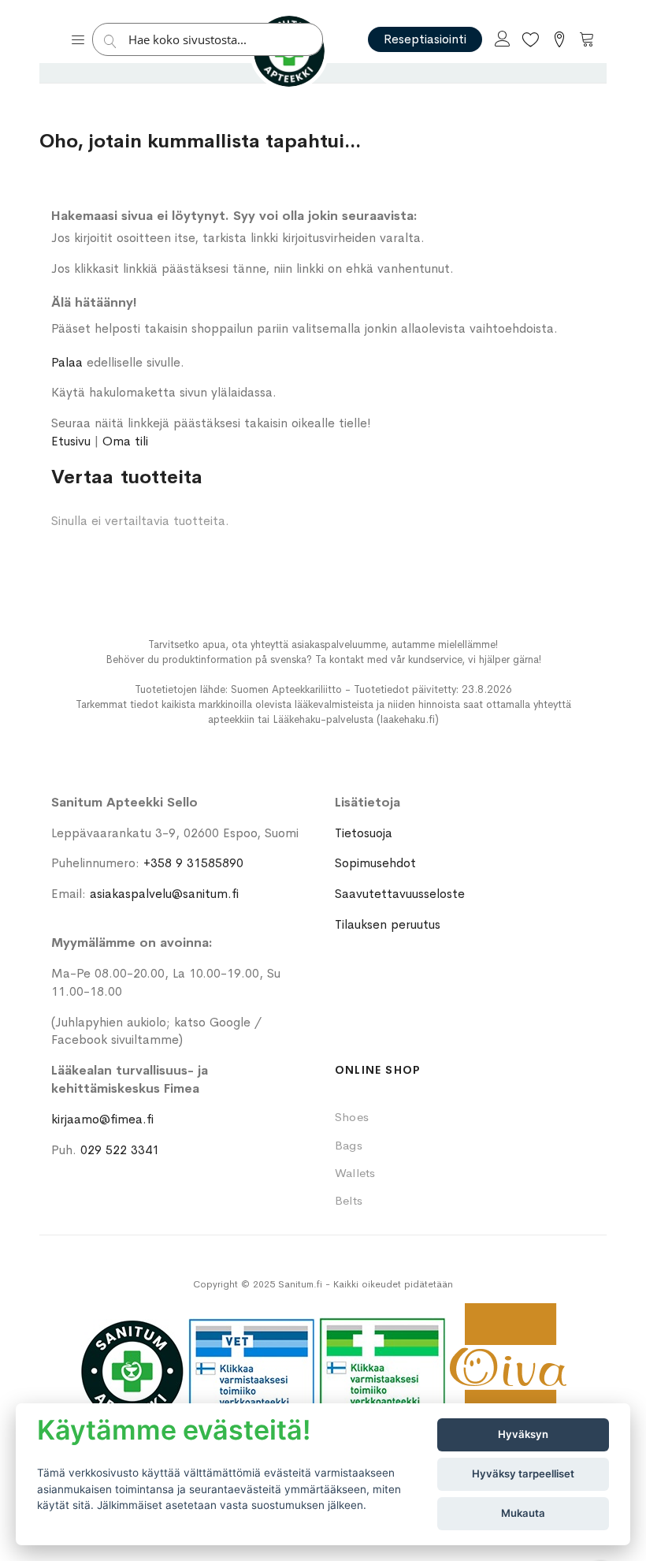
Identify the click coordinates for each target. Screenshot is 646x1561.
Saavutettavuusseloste (400, 893)
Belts (348, 1200)
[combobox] (211, 39)
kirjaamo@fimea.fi (102, 1119)
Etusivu (71, 441)
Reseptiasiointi (425, 39)
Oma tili (125, 441)
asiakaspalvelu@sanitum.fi (164, 893)
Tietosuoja (363, 833)
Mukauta (523, 1513)
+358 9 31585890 (193, 863)
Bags (348, 1145)
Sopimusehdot (375, 863)
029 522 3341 (119, 1150)
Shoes (352, 1116)
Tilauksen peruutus (387, 924)
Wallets (355, 1172)
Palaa (67, 362)
